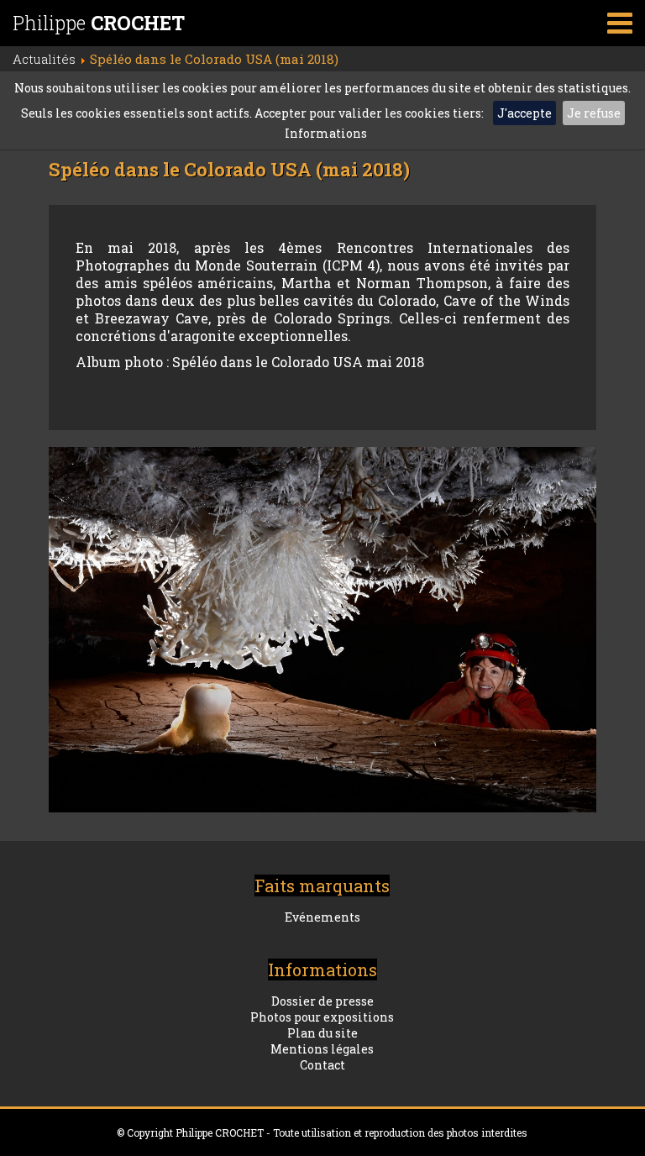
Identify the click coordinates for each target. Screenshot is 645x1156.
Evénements (322, 917)
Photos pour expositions (322, 1017)
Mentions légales (322, 1049)
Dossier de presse (322, 1001)
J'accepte (524, 113)
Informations (326, 133)
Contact (322, 1065)
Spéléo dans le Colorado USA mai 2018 (298, 361)
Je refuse (594, 113)
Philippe (99, 22)
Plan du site (322, 1033)
